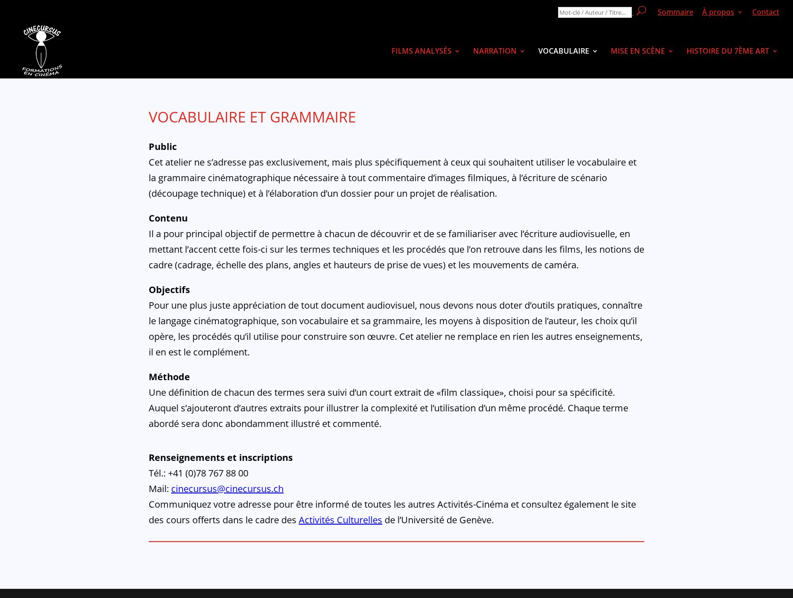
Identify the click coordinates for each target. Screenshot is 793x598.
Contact (765, 12)
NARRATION (495, 52)
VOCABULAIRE (563, 52)
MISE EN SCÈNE (638, 52)
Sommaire (675, 12)
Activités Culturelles (340, 520)
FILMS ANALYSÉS (421, 52)
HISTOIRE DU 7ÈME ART (728, 52)
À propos (718, 12)
